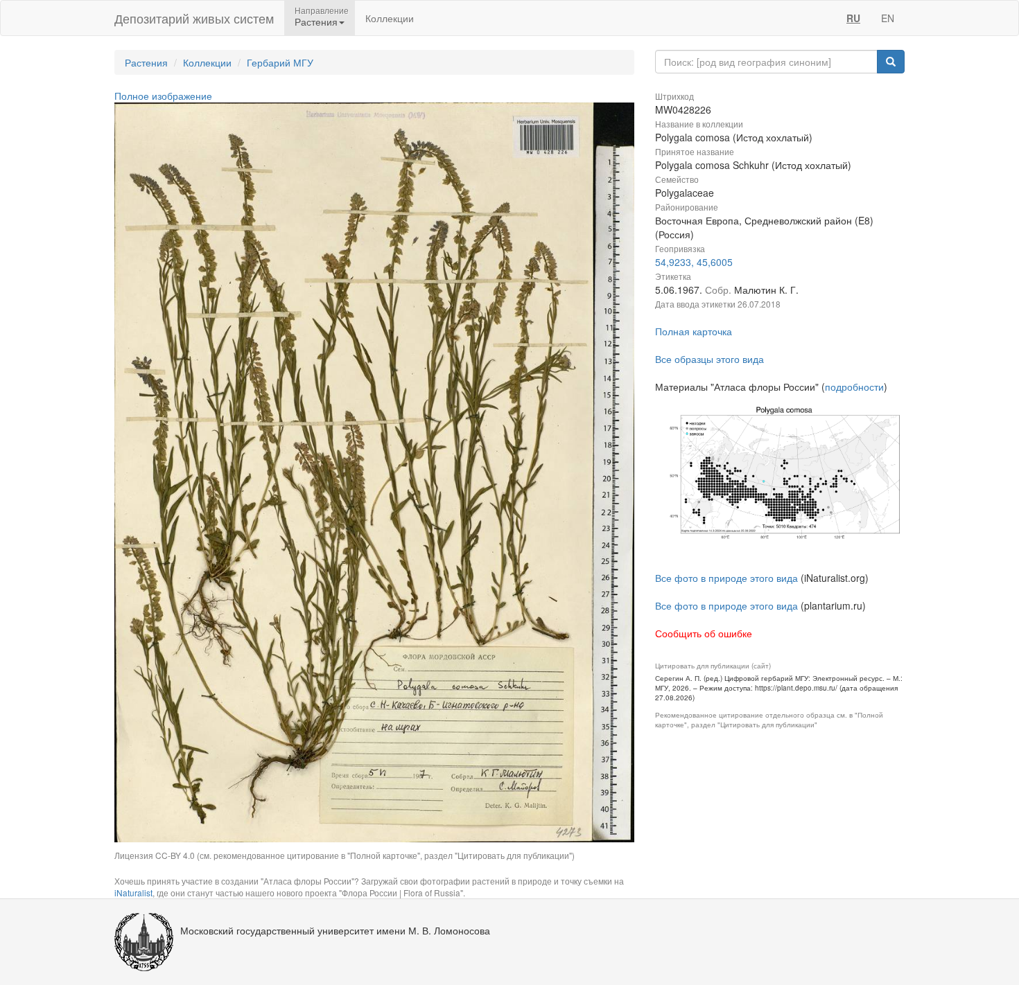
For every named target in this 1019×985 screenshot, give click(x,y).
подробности (854, 386)
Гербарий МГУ (280, 62)
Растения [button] (316, 21)
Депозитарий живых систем (194, 18)
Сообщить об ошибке (703, 633)
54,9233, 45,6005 (694, 262)
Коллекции (389, 18)
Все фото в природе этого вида (726, 578)
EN (887, 18)
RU (853, 18)
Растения (146, 62)
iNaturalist (133, 892)
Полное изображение (163, 96)
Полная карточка (693, 331)
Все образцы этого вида (709, 359)
